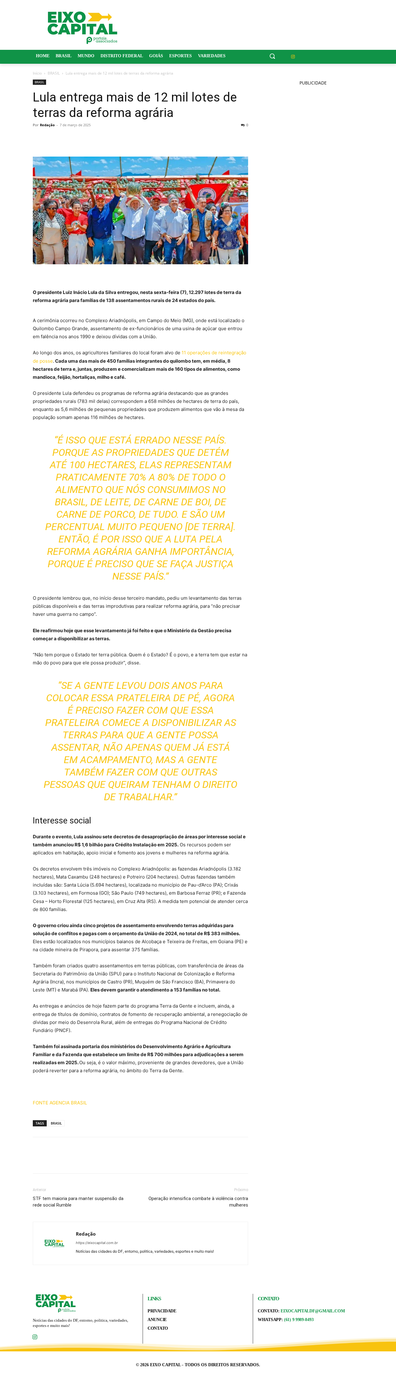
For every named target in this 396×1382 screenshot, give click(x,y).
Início (37, 73)
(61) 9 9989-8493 (298, 1319)
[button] (272, 56)
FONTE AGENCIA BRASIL (60, 1103)
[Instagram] (293, 56)
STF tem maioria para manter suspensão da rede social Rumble (78, 1202)
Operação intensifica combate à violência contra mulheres (198, 1202)
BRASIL (54, 73)
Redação (47, 125)
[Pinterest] (67, 139)
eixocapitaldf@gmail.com (313, 1311)
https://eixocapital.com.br (97, 1243)
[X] (53, 139)
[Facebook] (39, 139)
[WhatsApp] (81, 139)
